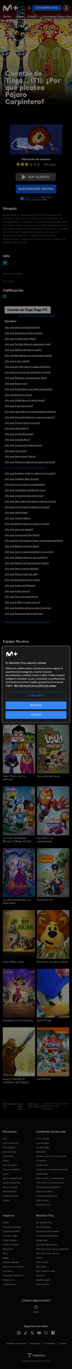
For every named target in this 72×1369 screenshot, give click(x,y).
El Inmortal (41, 1160)
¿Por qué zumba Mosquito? (19, 434)
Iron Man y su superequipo (45, 840)
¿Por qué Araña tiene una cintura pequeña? (28, 389)
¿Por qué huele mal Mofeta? (20, 585)
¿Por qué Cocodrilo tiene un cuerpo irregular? (30, 417)
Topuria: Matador (11, 1262)
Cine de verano (10, 1165)
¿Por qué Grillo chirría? (17, 591)
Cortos (6, 1160)
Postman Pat (45, 899)
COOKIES (62, 1343)
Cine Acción (8, 1156)
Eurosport (7, 1271)
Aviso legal (35, 1343)
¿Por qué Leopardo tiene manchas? (24, 495)
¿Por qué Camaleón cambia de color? (25, 490)
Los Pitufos (44, 1079)
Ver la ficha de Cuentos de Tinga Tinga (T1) (28, 621)
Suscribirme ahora (47, 8)
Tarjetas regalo (43, 1280)
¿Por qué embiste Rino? (17, 439)
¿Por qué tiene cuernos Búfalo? (22, 568)
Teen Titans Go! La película (14, 778)
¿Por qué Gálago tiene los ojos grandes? (26, 557)
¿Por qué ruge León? (16, 451)
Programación (9, 1284)
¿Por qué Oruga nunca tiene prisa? (23, 445)
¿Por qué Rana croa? (16, 383)
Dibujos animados (44, 1191)
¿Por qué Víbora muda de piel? (21, 574)
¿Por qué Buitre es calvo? (18, 394)
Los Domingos (42, 1147)
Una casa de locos (48, 776)
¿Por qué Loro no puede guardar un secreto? (29, 551)
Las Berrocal (42, 1165)
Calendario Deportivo (13, 1275)
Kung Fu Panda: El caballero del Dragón (16, 1081)
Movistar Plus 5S (43, 1205)
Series (7, 16)
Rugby (5, 1258)
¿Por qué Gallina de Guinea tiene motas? (27, 563)
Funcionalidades (43, 1227)
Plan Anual (41, 1266)
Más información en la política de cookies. (35, 685)
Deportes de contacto (13, 1266)
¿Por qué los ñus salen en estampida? (25, 484)
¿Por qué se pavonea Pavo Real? (22, 535)
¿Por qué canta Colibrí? (17, 518)
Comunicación (43, 1284)
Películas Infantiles (11, 1169)
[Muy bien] (35, 164)
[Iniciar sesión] (66, 8)
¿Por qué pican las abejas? (19, 529)
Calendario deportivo (56, 16)
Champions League (12, 1227)
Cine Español (9, 1147)
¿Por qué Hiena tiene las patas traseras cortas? (30, 501)
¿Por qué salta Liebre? (17, 428)
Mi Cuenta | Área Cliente (47, 1231)
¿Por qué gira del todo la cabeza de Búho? (27, 366)
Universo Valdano (11, 1244)
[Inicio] (10, 8)
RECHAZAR (36, 705)
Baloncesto (8, 1249)
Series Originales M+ (12, 1178)
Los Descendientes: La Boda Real (17, 901)
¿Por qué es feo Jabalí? (17, 361)
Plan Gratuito (42, 1262)
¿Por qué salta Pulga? (16, 512)
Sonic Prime (44, 1020)
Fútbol (32, 16)
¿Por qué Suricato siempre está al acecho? (28, 608)
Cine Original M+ (11, 1143)
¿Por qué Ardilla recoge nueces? (22, 602)
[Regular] (26, 164)
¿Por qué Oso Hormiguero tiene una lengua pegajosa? (34, 540)
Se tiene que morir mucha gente (51, 1156)
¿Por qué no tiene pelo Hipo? (20, 338)
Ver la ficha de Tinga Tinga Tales (37, 315)
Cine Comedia (9, 1152)
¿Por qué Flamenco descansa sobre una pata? (30, 462)
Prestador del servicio (16, 1343)
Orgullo (6, 1200)
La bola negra (42, 1143)
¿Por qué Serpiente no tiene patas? (23, 333)
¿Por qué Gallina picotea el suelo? (23, 349)
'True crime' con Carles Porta (50, 1182)
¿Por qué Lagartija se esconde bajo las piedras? (30, 411)
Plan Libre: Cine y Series (47, 1253)
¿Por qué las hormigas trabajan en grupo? (27, 507)
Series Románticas (11, 1182)
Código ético (42, 1240)
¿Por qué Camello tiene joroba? (22, 479)
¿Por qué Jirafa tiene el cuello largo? (25, 400)
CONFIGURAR (36, 695)
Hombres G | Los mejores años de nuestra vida (51, 1171)
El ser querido (42, 1138)
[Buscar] (29, 8)
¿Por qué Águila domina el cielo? (22, 579)
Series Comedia (10, 1187)
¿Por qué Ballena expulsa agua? (22, 546)
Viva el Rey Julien (13, 961)
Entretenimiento (10, 1196)
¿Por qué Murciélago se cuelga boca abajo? (28, 355)
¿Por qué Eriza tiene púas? (19, 406)
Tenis (5, 1253)
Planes (39, 1258)
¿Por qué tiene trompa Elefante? (22, 327)
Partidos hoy (9, 1280)
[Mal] (22, 164)
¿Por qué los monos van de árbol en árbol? (28, 372)
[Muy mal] (18, 164)
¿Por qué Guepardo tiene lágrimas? (24, 613)
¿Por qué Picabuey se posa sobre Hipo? (26, 377)
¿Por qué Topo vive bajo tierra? (21, 596)
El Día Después (10, 1240)
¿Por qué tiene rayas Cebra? (20, 456)
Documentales (9, 1191)
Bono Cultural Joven (45, 1271)
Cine (19, 16)
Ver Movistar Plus (44, 1222)
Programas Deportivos (46, 1196)
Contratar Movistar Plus (47, 1244)
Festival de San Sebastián (48, 1187)
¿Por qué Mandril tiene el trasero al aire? (27, 523)
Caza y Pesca (42, 1200)
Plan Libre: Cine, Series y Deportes (52, 1249)
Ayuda (36, 1312)
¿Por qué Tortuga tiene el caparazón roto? (28, 344)
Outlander (41, 1152)
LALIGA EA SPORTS (11, 1231)
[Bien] (31, 164)
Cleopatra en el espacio (18, 1020)
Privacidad (50, 1343)
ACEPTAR (36, 714)
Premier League (10, 1236)
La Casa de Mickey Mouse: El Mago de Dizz (17, 840)
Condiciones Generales (47, 1236)
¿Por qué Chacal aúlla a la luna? (22, 422)
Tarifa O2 (40, 1275)
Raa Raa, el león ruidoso (52, 961)
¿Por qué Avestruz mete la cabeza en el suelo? (30, 473)
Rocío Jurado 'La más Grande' (50, 1178)
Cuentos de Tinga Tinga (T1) (27, 310)
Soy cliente (38, 177)
